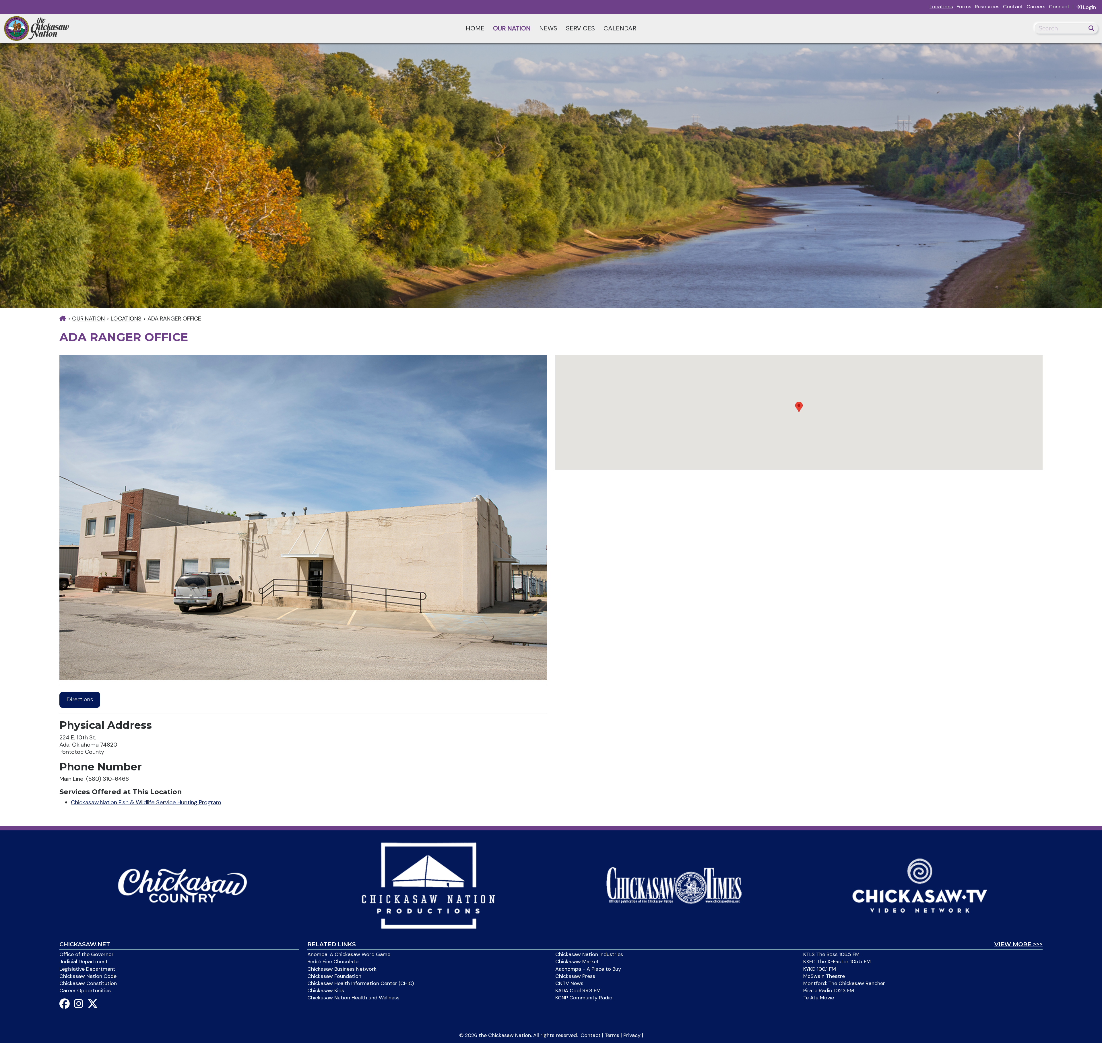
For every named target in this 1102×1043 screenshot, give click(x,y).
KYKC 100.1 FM (819, 969)
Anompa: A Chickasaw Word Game (348, 954)
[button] (799, 407)
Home (475, 28)
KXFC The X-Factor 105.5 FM (837, 961)
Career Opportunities (85, 990)
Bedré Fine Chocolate (332, 961)
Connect (1059, 6)
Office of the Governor (86, 954)
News (548, 28)
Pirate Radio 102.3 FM (828, 990)
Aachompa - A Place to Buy (588, 969)
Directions (80, 699)
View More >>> (1018, 944)
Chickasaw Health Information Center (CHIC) (360, 983)
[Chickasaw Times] (674, 885)
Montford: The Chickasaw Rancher (844, 983)
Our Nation (512, 28)
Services (580, 28)
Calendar (620, 28)
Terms (612, 1035)
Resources (987, 6)
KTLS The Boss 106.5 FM (831, 954)
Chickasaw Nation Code (88, 976)
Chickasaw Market (577, 961)
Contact (1013, 6)
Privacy (632, 1035)
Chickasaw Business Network (342, 969)
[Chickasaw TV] (919, 885)
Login (1089, 7)
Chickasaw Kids (325, 990)
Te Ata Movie (818, 997)
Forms (964, 6)
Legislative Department (87, 969)
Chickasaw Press (575, 976)
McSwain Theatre (824, 976)
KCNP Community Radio (583, 997)
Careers (1036, 6)
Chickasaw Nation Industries (589, 954)
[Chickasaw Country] (182, 885)
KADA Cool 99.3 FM (578, 990)
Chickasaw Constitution (88, 983)
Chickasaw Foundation (334, 976)
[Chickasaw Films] (428, 885)
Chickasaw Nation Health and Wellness (353, 997)
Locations (941, 6)
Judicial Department (83, 961)
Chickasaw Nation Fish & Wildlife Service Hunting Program (146, 802)
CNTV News (569, 983)
